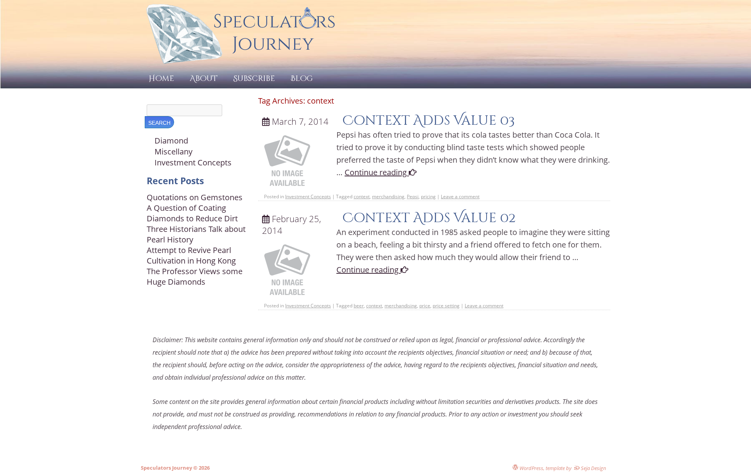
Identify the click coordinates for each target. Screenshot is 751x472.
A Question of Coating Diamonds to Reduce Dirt (192, 213)
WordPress (530, 468)
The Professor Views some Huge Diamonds (195, 276)
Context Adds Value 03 (428, 120)
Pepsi (413, 196)
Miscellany (173, 151)
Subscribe (254, 78)
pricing (428, 196)
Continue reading (377, 172)
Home (161, 78)
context (362, 196)
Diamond (171, 140)
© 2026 (201, 467)
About (203, 78)
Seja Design (593, 468)
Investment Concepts (308, 196)
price (424, 305)
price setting (446, 305)
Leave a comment (460, 196)
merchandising (388, 196)
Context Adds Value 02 (429, 218)
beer (359, 305)
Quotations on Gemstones (195, 197)
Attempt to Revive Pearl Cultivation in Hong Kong (191, 255)
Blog (302, 78)
